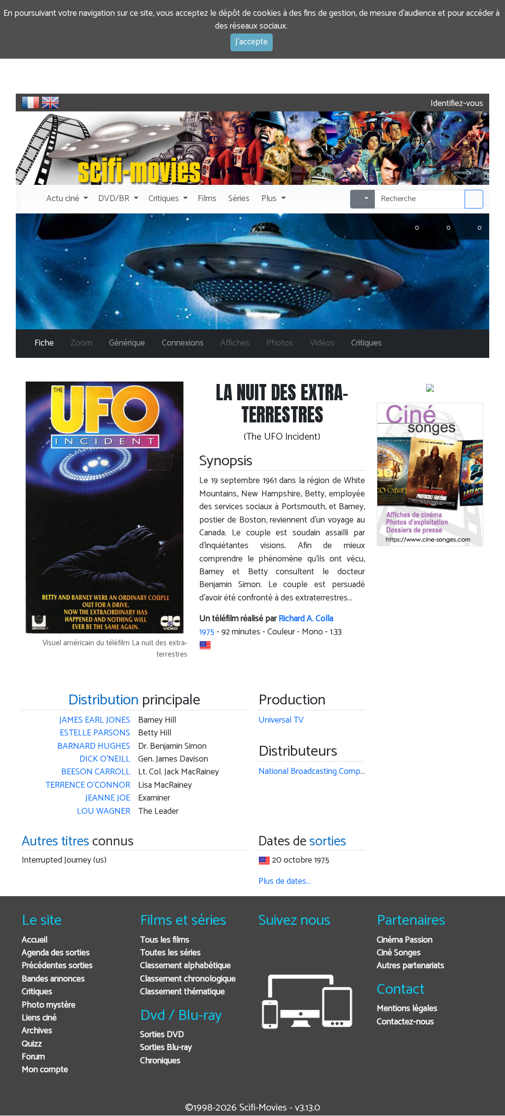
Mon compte (45, 1070)
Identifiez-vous (456, 104)
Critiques (37, 992)
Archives (37, 1031)
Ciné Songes (399, 953)
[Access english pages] (50, 102)
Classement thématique (182, 992)
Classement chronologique (188, 979)
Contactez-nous (405, 1022)
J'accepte (251, 42)
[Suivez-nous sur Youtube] (317, 953)
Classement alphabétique (185, 966)
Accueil (34, 940)
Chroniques (160, 1061)
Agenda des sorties (56, 953)
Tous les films (164, 940)
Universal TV (281, 720)
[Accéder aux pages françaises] (30, 102)
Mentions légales (407, 1009)
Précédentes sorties (57, 966)
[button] (66, 199)
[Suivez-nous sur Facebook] (268, 953)
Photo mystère (48, 1005)
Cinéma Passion (405, 940)
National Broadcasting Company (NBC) (327, 772)
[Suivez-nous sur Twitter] (293, 953)
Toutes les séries (170, 953)
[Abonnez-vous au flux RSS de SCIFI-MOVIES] (341, 953)
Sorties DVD (162, 1035)
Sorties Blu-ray (166, 1048)
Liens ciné (39, 1018)
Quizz (32, 1044)
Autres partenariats (410, 966)
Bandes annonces (53, 979)
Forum (33, 1057)
